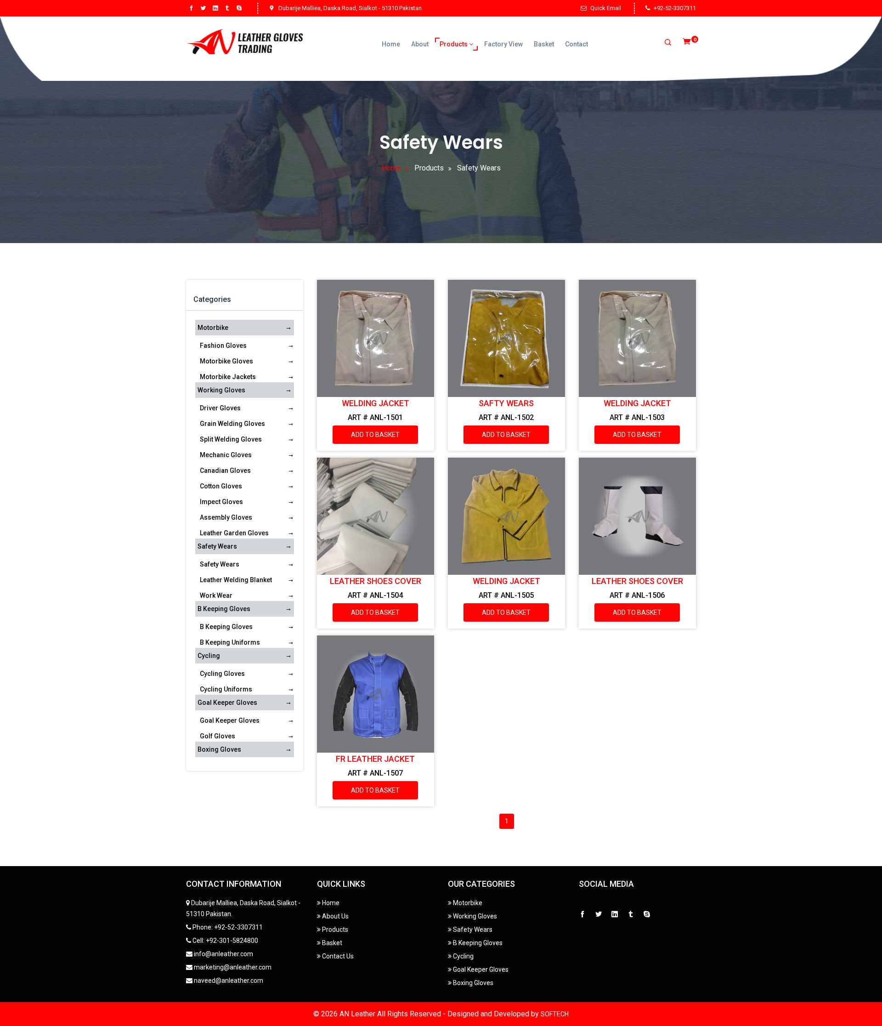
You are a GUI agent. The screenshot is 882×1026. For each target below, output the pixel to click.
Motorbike (213, 327)
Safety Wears (217, 546)
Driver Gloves (220, 408)
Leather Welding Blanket (236, 580)
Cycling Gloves (222, 673)
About (420, 44)
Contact (576, 44)
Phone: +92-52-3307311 (227, 927)
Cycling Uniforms (226, 689)
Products (454, 44)
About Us (335, 916)
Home (391, 44)
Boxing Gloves (219, 749)
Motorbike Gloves (226, 361)
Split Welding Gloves (231, 439)
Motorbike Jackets (228, 376)
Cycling (209, 655)
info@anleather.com (222, 954)
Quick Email (605, 8)
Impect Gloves (221, 501)
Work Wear (216, 595)
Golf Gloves (217, 736)
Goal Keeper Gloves (227, 702)
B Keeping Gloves (224, 608)
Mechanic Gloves (226, 455)
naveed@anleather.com (227, 980)
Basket (544, 44)
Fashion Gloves (223, 345)
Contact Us (337, 956)
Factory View (503, 44)
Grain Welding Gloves (232, 423)
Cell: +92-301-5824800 (224, 940)
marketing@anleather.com (231, 967)
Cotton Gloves (221, 486)
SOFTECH (555, 1014)
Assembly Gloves (226, 517)
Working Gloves (221, 390)
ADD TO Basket (375, 434)
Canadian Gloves (225, 470)
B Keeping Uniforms (230, 642)
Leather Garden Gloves (234, 533)
